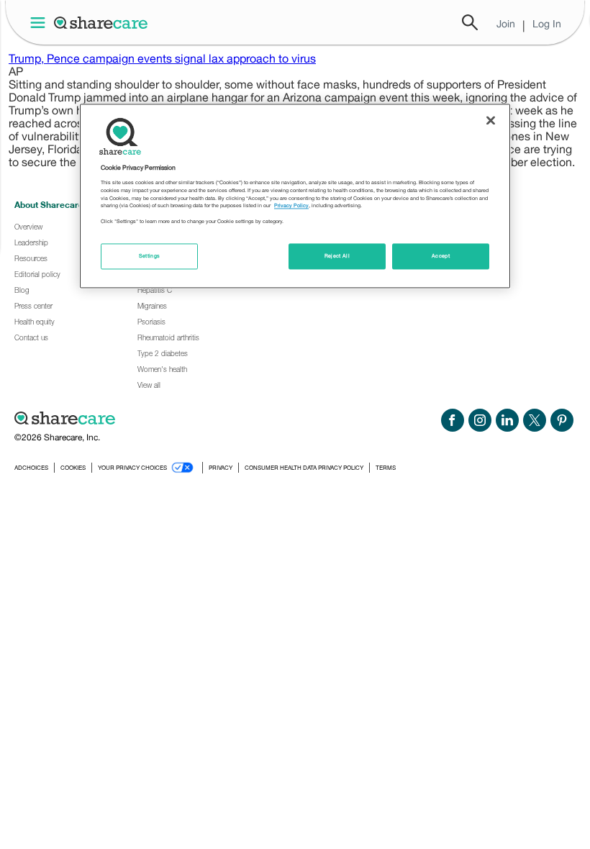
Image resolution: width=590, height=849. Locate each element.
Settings (149, 256)
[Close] (491, 120)
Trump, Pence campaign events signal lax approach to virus (162, 58)
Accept (441, 256)
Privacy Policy (291, 206)
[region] (295, 196)
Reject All (337, 256)
